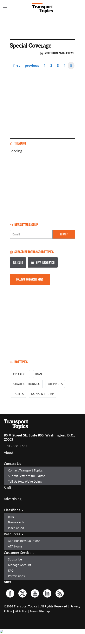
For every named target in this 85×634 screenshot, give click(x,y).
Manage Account (19, 565)
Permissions (16, 576)
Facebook (10, 593)
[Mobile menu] (5, 6)
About (8, 452)
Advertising (12, 499)
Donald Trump (42, 394)
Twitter (22, 593)
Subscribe (18, 262)
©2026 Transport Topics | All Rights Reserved (35, 606)
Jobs (11, 517)
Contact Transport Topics (25, 470)
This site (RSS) (59, 593)
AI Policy (21, 611)
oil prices (55, 384)
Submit (64, 234)
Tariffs (18, 394)
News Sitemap (40, 611)
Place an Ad (16, 528)
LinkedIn (47, 593)
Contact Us (13, 463)
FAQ (11, 570)
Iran (38, 374)
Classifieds (12, 510)
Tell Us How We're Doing (25, 481)
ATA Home (15, 546)
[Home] (42, 8)
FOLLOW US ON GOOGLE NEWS (29, 279)
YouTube (35, 593)
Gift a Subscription (45, 262)
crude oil (20, 374)
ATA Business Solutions (24, 541)
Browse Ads (16, 522)
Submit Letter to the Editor (26, 476)
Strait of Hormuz (26, 384)
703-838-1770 (16, 446)
